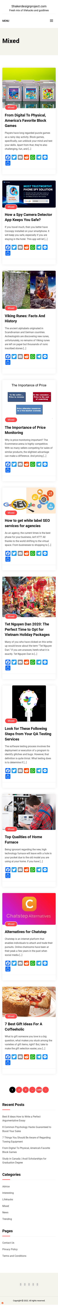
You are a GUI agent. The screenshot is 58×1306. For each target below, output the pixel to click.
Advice (6, 1186)
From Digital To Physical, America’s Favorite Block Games (25, 120)
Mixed (11, 107)
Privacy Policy (10, 1249)
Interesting (8, 1192)
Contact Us (8, 1242)
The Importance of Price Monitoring (25, 430)
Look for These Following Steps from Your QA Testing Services (28, 733)
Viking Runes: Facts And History (25, 318)
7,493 (39, 1090)
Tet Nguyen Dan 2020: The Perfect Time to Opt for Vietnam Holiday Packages (27, 629)
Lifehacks (7, 1199)
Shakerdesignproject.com (29, 6)
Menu (5, 20)
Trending (7, 1219)
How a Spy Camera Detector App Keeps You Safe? (28, 217)
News (5, 1212)
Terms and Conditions (14, 1255)
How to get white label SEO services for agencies (27, 523)
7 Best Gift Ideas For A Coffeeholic (23, 1027)
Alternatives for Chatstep (26, 932)
